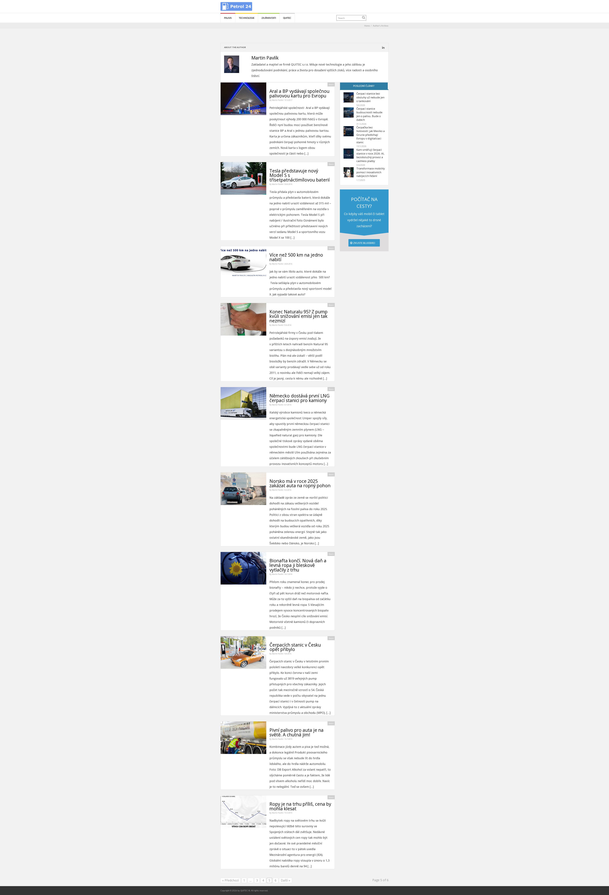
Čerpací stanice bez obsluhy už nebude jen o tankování (370, 97)
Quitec (287, 18)
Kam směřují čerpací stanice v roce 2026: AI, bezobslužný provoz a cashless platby (370, 155)
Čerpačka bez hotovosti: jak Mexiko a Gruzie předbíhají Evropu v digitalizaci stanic (370, 134)
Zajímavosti (269, 18)
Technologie (246, 18)
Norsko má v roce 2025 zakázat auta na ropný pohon (300, 483)
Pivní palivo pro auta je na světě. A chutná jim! (296, 732)
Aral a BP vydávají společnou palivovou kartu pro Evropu (299, 93)
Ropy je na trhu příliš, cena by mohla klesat (300, 806)
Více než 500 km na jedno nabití (296, 257)
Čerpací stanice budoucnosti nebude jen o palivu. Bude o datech (369, 114)
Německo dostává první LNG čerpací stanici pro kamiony (299, 398)
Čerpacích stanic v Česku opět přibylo (295, 647)
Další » (285, 880)
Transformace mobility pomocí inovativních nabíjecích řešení (370, 172)
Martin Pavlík (277, 100)
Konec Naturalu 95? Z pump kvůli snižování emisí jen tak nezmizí (298, 316)
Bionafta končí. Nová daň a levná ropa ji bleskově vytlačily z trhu (297, 565)
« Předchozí (230, 880)
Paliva (228, 18)
